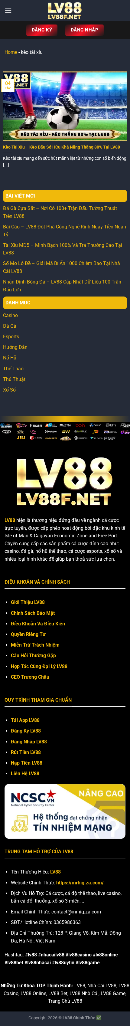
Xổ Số (9, 390)
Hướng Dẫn (15, 347)
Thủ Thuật (14, 379)
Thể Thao (13, 369)
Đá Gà (9, 326)
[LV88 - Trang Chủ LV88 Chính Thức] (65, 10)
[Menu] (8, 10)
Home (11, 52)
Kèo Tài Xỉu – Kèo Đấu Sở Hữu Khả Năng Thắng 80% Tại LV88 (61, 147)
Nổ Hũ (9, 358)
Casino (10, 315)
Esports (11, 336)
